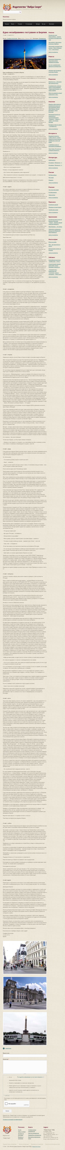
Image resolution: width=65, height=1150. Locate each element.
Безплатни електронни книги (52, 1144)
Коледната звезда (53, 204)
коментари (8, 1048)
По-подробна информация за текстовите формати (29, 1077)
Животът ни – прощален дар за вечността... (55, 82)
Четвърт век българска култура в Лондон (55, 71)
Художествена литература (32, 1130)
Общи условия (21, 1132)
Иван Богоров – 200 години (55, 226)
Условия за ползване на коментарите (12, 1119)
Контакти (51, 24)
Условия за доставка (21, 1134)
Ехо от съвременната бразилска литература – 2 (55, 66)
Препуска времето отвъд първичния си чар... (55, 93)
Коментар (6, 1059)
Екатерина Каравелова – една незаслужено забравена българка (55, 60)
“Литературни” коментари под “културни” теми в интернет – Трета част (55, 272)
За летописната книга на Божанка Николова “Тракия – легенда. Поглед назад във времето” (55, 222)
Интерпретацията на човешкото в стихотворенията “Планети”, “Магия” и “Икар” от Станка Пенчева (54, 118)
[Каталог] (7, 7)
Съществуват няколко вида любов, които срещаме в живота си (55, 265)
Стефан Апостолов (12, 38)
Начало (7, 24)
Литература (42, 38)
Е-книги (19, 24)
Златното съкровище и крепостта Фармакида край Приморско (55, 230)
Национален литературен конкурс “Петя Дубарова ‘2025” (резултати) (55, 48)
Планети (51, 180)
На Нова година (52, 175)
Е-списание (28, 24)
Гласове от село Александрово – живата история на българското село (55, 37)
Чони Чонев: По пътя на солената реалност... (55, 149)
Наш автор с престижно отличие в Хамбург (55, 43)
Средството (52, 160)
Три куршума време (54, 190)
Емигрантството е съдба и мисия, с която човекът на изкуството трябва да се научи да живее (55, 139)
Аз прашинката (53, 192)
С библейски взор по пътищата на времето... (55, 145)
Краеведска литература (34, 1135)
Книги (12, 24)
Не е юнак (51, 177)
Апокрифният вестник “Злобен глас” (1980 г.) (55, 260)
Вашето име (6, 1053)
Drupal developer (36, 1146)
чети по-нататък (53, 52)
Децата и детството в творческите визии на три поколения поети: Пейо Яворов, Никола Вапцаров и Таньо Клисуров (55, 108)
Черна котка (52, 195)
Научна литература (33, 1133)
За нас (43, 24)
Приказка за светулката (55, 207)
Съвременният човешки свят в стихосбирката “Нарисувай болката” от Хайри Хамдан (55, 88)
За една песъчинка (53, 210)
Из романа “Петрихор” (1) (55, 162)
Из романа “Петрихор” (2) (55, 165)
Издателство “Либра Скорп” (27, 7)
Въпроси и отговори (20, 1137)
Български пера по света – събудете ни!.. (55, 125)
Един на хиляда (52, 242)
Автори (38, 24)
